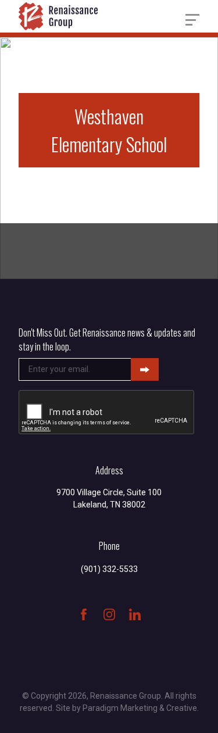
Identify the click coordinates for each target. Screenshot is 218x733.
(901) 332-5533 (109, 569)
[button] (192, 20)
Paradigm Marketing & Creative (140, 708)
